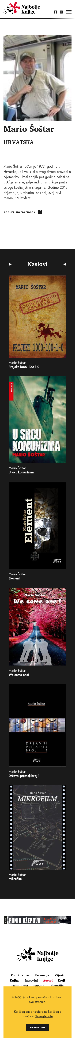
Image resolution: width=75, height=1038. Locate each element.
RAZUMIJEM (37, 1027)
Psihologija (19, 985)
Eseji (61, 980)
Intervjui (31, 980)
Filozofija (57, 985)
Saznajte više (44, 1016)
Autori (48, 980)
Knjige (15, 980)
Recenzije (42, 975)
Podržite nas (20, 975)
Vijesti (59, 975)
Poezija (38, 985)
